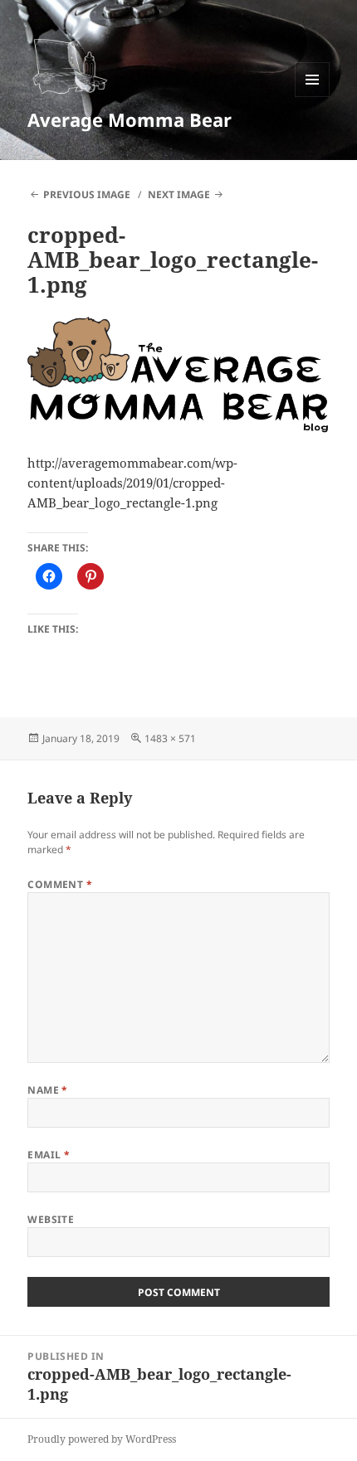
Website (50, 1219)
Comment (59, 884)
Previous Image (86, 194)
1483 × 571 (170, 738)
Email (48, 1155)
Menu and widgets (313, 96)
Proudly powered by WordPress (101, 1439)
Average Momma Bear (129, 119)
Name (47, 1090)
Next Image (179, 194)
